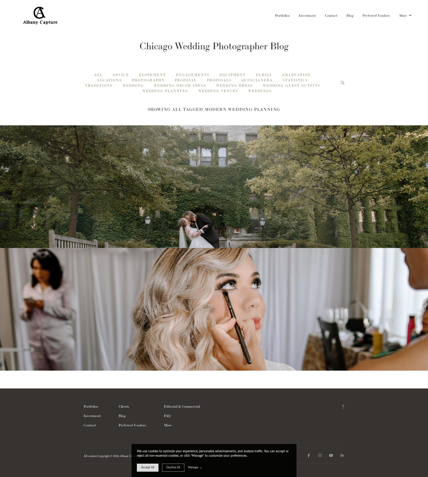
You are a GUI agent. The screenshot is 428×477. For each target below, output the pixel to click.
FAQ (167, 415)
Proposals (219, 80)
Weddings (260, 91)
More (403, 15)
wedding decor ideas (180, 86)
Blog (350, 15)
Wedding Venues (218, 91)
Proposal (186, 80)
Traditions (99, 86)
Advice (121, 75)
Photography (148, 80)
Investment (307, 15)
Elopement (152, 75)
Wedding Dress (234, 86)
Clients (124, 406)
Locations (109, 80)
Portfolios (282, 15)
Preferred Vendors (376, 15)
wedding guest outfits (291, 86)
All (99, 75)
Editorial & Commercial (182, 406)
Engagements (193, 75)
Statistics (295, 80)
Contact (331, 15)
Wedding (133, 86)
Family (264, 75)
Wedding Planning (165, 91)
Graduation (296, 75)
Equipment (233, 75)
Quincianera (257, 80)
